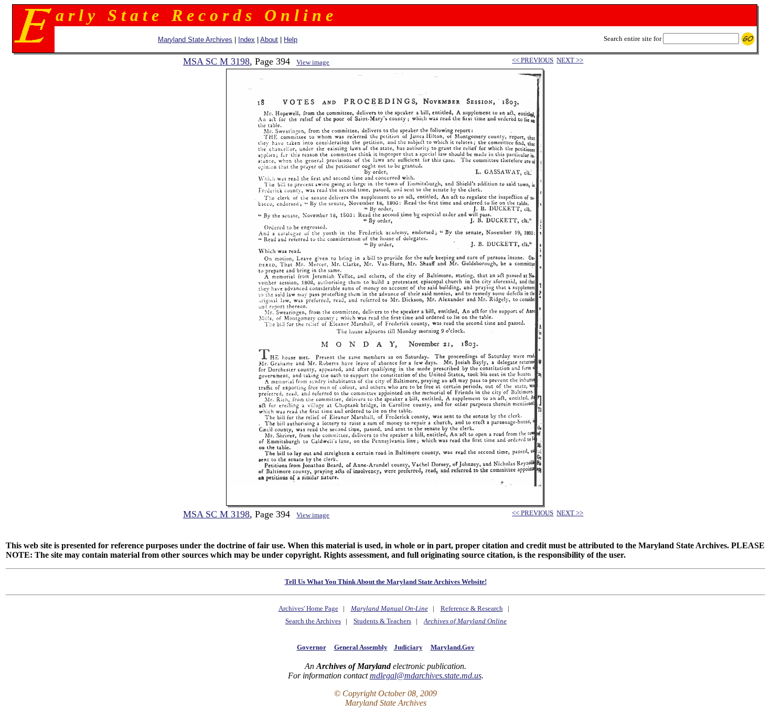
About (269, 40)
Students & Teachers (382, 621)
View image (312, 62)
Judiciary (408, 647)
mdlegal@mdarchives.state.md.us (425, 675)
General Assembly (361, 647)
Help (290, 40)
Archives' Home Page (308, 608)
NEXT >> (569, 60)
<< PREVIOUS (532, 60)
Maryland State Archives (195, 40)
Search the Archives (313, 621)
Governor (311, 647)
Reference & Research (472, 608)
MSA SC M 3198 (216, 61)
